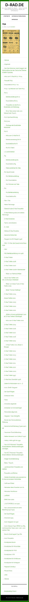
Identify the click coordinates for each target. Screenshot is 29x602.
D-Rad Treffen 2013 (10, 355)
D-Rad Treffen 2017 (10, 332)
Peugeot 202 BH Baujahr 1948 (13, 239)
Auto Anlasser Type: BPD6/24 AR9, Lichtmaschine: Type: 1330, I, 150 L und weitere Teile (13, 528)
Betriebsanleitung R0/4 (13, 97)
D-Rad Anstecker (9, 219)
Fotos (6, 400)
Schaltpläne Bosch (9, 542)
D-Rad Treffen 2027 (10, 265)
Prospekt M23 (8, 80)
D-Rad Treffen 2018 (10, 328)
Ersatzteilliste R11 (11, 196)
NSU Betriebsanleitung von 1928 (13, 253)
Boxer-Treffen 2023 (10, 298)
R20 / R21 (7, 200)
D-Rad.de (14, 5)
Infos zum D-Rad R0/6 (13, 135)
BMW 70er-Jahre (9, 499)
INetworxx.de (19, 597)
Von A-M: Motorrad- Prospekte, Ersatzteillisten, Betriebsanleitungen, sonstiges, (13, 446)
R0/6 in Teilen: (10, 147)
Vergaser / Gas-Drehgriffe (12, 416)
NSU (5, 249)
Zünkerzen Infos (9, 395)
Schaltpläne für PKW (10, 550)
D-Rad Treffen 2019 (10, 324)
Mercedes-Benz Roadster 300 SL (14, 487)
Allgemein (7, 64)
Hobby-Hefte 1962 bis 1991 (12, 440)
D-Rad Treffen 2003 (10, 371)
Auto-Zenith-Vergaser (10, 387)
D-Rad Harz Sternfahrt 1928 (12, 379)
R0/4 (5, 92)
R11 (5, 188)
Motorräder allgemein (10, 412)
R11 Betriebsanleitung (12, 192)
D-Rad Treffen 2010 (10, 367)
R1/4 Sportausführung (11, 117)
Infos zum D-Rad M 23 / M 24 (13, 76)
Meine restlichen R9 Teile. (13, 168)
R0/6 (6, 131)
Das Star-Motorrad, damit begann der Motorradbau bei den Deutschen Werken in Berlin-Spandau (14, 70)
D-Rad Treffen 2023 (10, 302)
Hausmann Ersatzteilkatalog (12, 432)
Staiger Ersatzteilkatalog (11, 459)
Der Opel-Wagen (9, 391)
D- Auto (6, 227)
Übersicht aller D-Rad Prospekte (13, 208)
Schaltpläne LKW (9, 554)
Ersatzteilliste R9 (11, 164)
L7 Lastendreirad (9, 152)
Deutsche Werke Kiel (10, 235)
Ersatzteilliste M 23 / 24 (11, 84)
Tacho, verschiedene (10, 223)
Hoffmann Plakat (9, 483)
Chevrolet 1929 (8, 518)
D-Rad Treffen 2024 (10, 294)
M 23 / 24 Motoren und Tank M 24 (14, 88)
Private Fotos (8, 570)
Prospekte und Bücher (10, 473)
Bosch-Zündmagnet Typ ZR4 (13, 534)
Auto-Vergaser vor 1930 (11, 522)
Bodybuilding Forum (10, 591)
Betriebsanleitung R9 (12, 160)
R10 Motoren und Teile (12, 184)
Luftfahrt (7, 495)
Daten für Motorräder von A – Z (13, 383)
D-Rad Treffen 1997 (10, 375)
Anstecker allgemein (10, 404)
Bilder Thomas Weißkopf (13, 290)
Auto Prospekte (9, 538)
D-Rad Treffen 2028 (10, 261)
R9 (5, 156)
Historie (6, 60)
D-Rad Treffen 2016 (10, 337)
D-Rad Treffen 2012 (10, 359)
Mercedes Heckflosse (10, 491)
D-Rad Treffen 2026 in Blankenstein (14, 269)
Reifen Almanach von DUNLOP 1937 (15, 436)
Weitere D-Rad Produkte (11, 231)
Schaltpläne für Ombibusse (12, 558)
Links (5, 575)
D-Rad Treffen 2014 (10, 351)
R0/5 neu (7, 121)
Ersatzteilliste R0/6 (11, 143)
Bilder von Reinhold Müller (13, 273)
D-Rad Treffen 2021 (10, 310)
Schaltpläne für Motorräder (12, 546)
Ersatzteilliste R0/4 (11, 101)
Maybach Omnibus (10, 566)
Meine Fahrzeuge (9, 204)
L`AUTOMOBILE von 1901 (12, 503)
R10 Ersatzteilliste (11, 180)
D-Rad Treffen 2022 (10, 306)
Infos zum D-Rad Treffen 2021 (15, 320)
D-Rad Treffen (8, 257)
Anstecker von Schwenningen (13, 408)
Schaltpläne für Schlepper (12, 562)
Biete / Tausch (8, 463)
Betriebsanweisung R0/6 (13, 139)
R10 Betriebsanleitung (12, 176)
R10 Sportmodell (9, 172)
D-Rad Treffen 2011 (10, 363)
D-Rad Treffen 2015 (10, 341)
